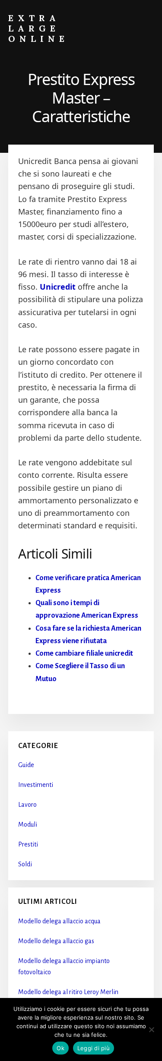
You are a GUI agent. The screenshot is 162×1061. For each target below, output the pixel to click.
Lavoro (27, 804)
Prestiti (28, 844)
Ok (60, 1048)
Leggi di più (93, 1048)
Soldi (25, 864)
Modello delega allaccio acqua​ (59, 921)
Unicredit (58, 286)
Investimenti (35, 784)
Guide (26, 764)
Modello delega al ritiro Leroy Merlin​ (68, 991)
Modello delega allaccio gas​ (56, 941)
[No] (151, 1029)
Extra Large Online (38, 28)
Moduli (27, 824)
